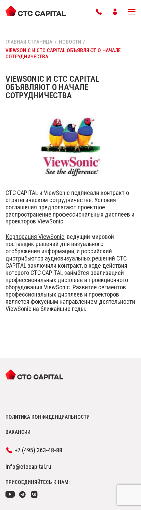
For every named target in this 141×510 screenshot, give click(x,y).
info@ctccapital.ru (28, 466)
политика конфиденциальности (47, 417)
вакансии (17, 432)
